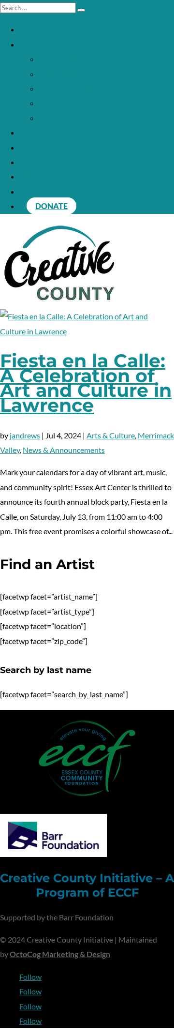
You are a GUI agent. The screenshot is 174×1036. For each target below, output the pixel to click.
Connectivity (62, 117)
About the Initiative (73, 58)
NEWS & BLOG (45, 161)
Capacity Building (70, 88)
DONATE (51, 205)
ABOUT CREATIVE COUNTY (70, 44)
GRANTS (35, 147)
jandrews (25, 435)
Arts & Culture (111, 435)
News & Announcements (64, 449)
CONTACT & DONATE (58, 191)
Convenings (59, 102)
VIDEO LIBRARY (49, 176)
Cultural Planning (70, 73)
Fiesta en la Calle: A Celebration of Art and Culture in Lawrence (86, 382)
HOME (31, 29)
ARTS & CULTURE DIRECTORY (74, 132)
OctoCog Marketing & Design (60, 954)
